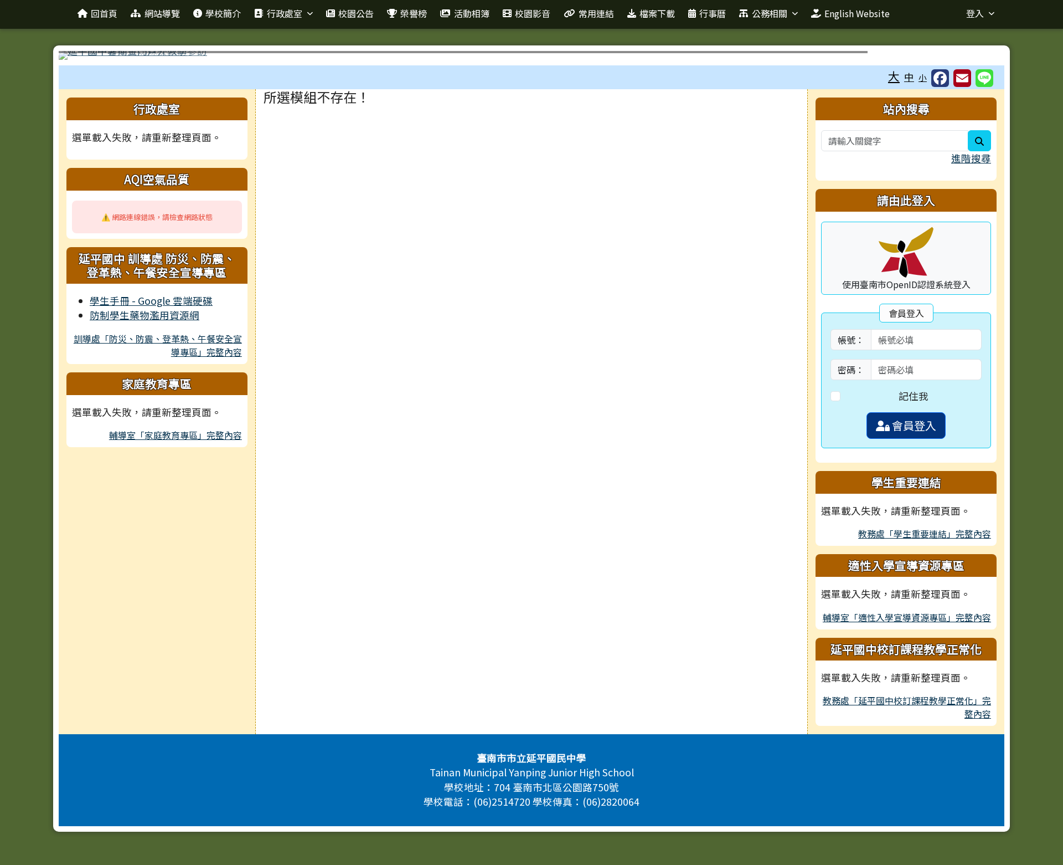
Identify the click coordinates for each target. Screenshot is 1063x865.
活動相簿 (471, 13)
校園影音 (532, 13)
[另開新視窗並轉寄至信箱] (962, 78)
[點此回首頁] (531, 55)
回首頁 (104, 13)
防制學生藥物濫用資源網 (144, 315)
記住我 (913, 396)
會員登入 (913, 425)
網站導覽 (162, 13)
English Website (857, 13)
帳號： (851, 339)
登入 (975, 13)
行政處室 (284, 13)
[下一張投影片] (978, 58)
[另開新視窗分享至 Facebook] (940, 78)
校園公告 (356, 13)
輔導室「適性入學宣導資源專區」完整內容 (907, 617)
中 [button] (909, 77)
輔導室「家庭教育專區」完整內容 (175, 435)
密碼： (851, 369)
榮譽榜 (413, 13)
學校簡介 (223, 13)
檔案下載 (657, 13)
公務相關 (769, 13)
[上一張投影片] (85, 58)
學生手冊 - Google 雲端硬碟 (151, 301)
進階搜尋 (971, 158)
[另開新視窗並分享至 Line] (984, 78)
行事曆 (712, 13)
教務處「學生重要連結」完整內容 (924, 533)
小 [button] (922, 77)
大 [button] (894, 76)
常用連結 (596, 13)
